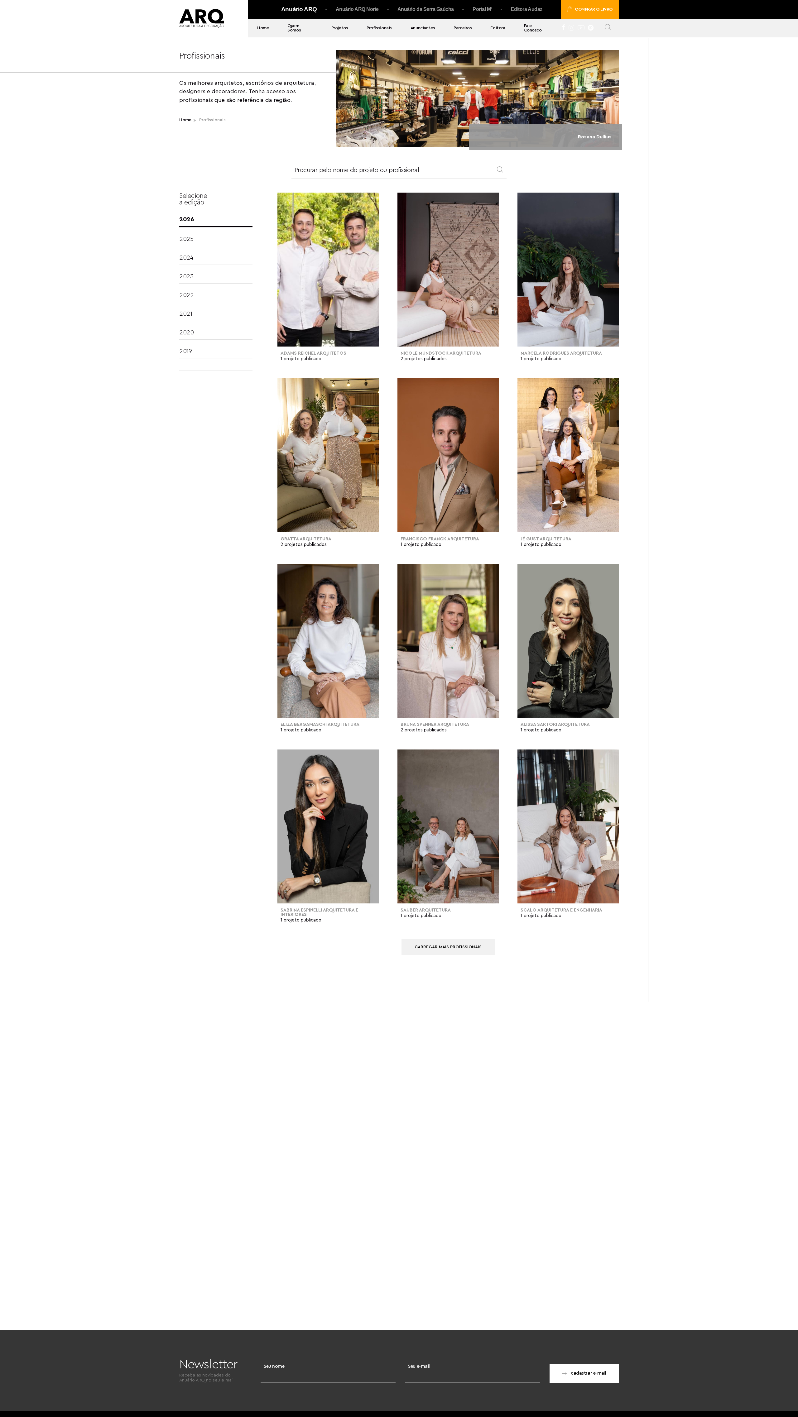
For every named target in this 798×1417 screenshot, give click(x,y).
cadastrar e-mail (588, 1373)
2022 (186, 295)
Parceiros (463, 28)
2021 (185, 314)
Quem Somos (294, 28)
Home (263, 28)
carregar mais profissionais (448, 947)
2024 (186, 258)
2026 (186, 219)
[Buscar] (608, 28)
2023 (186, 276)
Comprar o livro (594, 9)
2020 (186, 332)
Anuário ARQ (299, 9)
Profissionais (379, 28)
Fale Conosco (533, 28)
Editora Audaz (526, 9)
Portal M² (482, 9)
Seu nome (274, 1366)
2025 (186, 239)
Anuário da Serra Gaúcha (425, 9)
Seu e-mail (419, 1366)
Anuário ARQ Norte (357, 9)
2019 (185, 351)
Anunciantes (423, 28)
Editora (497, 28)
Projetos (339, 28)
